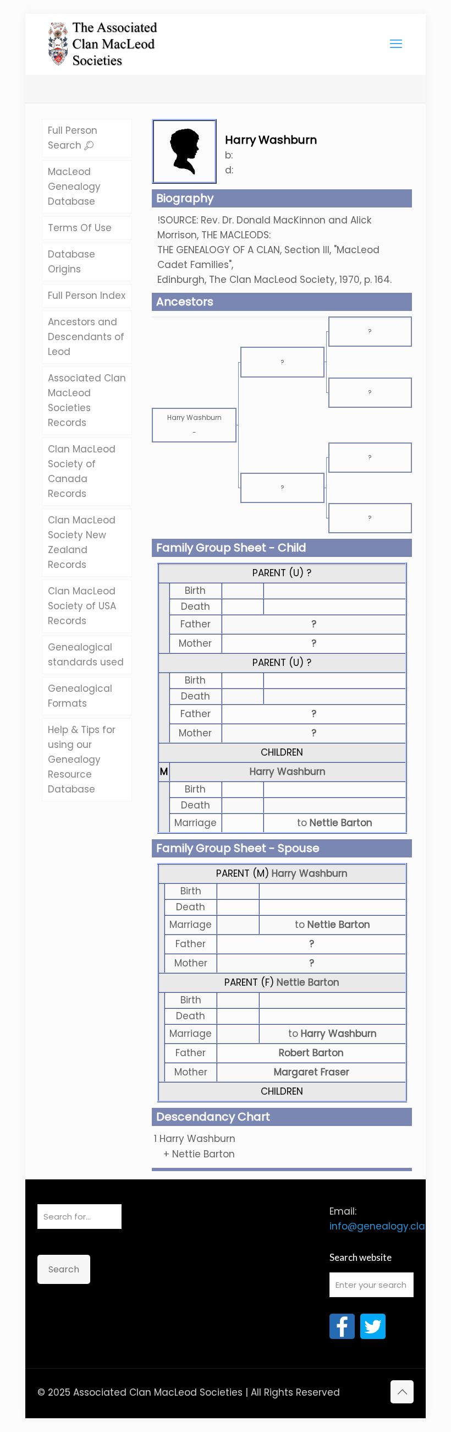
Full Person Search (72, 138)
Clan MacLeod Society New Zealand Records (82, 542)
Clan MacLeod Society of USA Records (82, 605)
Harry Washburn (288, 771)
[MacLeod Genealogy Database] (103, 38)
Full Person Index (86, 295)
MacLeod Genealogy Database (74, 186)
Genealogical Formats (80, 696)
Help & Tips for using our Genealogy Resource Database (82, 759)
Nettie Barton (308, 982)
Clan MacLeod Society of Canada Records (82, 471)
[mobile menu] (396, 44)
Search (63, 1269)
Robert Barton (311, 1052)
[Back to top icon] (402, 1391)
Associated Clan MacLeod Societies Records (87, 400)
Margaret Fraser (311, 1072)
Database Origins (71, 262)
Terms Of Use (80, 227)
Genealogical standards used (86, 655)
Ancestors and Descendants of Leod (86, 336)
